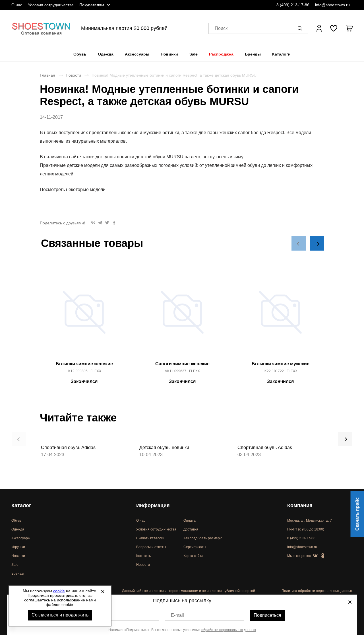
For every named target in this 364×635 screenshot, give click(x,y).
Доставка (190, 529)
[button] (301, 28)
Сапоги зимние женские (182, 363)
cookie (59, 591)
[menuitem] (79, 54)
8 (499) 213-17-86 (292, 5)
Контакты (144, 556)
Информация (153, 505)
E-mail (177, 615)
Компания (300, 505)
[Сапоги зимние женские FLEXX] (182, 315)
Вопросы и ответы (151, 547)
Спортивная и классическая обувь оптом (41, 28)
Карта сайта (193, 556)
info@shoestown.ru (332, 5)
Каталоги (281, 54)
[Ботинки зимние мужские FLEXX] (280, 315)
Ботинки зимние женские (84, 363)
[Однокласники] (322, 556)
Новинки (169, 54)
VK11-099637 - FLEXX (182, 371)
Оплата (189, 521)
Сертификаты (194, 547)
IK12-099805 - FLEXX (84, 371)
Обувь (79, 54)
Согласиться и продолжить (60, 615)
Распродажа (221, 54)
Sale (193, 54)
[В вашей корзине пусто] (349, 28)
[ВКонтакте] (315, 556)
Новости (73, 75)
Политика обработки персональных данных (317, 591)
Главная (47, 75)
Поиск (221, 28)
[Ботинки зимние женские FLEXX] (84, 315)
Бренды (253, 54)
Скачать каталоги (150, 538)
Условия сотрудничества (51, 5)
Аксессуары (137, 54)
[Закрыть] (103, 591)
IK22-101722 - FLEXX (280, 371)
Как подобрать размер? (202, 538)
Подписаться (267, 615)
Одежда (105, 54)
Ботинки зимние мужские (280, 363)
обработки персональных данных (228, 630)
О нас (16, 5)
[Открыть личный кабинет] (319, 28)
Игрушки (18, 547)
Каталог (21, 505)
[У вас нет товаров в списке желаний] (333, 28)
